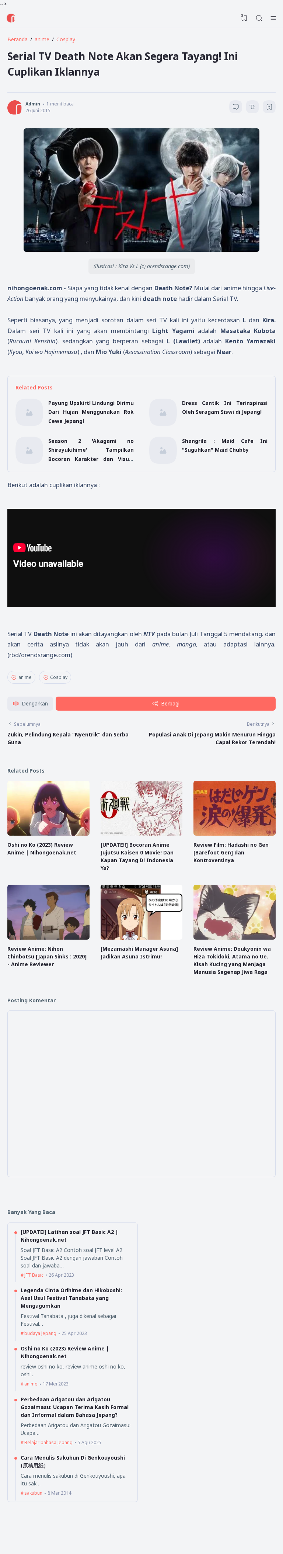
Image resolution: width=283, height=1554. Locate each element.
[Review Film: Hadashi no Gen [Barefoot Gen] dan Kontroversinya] (234, 833)
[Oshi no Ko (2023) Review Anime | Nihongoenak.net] (48, 833)
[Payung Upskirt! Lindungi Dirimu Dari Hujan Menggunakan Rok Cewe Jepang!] (29, 424)
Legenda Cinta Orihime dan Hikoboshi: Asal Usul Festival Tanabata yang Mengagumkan (71, 1298)
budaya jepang (40, 1333)
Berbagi (170, 703)
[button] (30, 704)
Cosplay (58, 677)
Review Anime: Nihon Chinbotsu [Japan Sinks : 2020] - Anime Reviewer (47, 956)
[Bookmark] (269, 107)
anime (25, 677)
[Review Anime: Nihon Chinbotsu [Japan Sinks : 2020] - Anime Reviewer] (48, 937)
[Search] (259, 18)
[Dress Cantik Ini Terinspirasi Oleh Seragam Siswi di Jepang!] (163, 424)
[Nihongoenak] (11, 18)
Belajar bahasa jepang (48, 1442)
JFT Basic (33, 1275)
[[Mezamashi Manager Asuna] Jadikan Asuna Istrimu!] (142, 937)
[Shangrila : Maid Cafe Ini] (163, 461)
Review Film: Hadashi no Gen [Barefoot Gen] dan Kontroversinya (231, 852)
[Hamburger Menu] (273, 18)
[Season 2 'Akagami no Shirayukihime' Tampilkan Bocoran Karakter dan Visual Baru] (29, 461)
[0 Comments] (235, 106)
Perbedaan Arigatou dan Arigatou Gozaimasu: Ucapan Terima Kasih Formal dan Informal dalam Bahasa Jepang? (75, 1407)
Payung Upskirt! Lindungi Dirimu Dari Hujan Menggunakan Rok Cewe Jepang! (91, 411)
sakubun (33, 1493)
